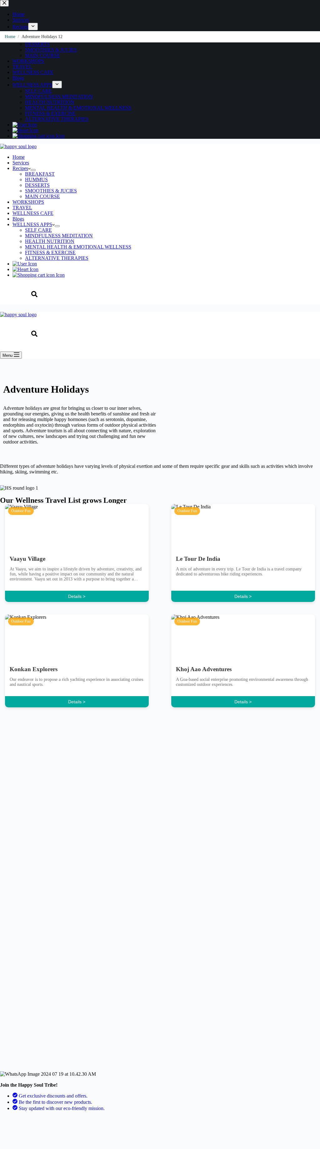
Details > (76, 596)
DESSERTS (37, 185)
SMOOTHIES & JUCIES (51, 190)
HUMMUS (36, 179)
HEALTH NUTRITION (49, 241)
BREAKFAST (40, 174)
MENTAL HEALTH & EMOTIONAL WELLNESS (78, 247)
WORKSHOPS (28, 202)
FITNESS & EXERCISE (50, 252)
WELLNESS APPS (32, 224)
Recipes (20, 168)
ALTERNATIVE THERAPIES (56, 258)
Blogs (18, 218)
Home (18, 157)
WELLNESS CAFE (32, 213)
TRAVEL (22, 207)
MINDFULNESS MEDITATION (59, 235)
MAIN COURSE (42, 196)
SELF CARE (38, 230)
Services (20, 162)
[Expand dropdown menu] (33, 170)
